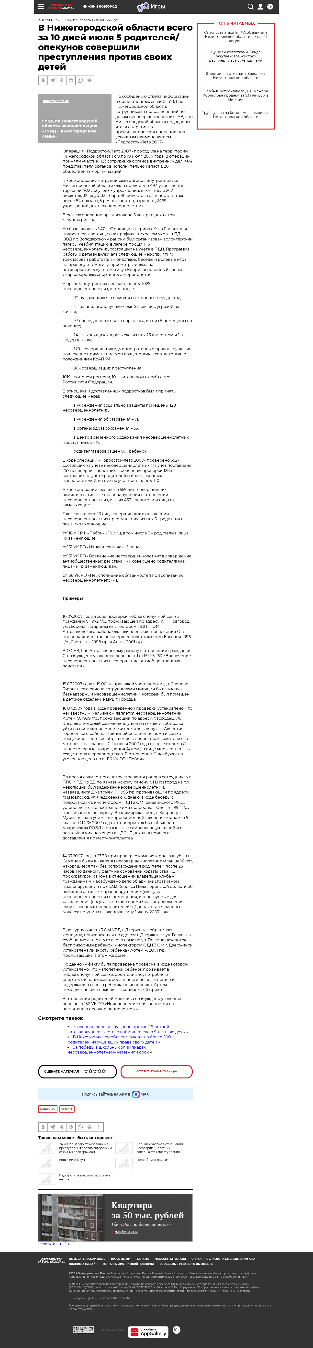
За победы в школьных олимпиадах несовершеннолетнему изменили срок (108, 1050)
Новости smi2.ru (54, 1243)
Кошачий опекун (72, 1160)
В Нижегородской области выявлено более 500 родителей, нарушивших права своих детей (119, 1039)
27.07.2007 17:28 (49, 20)
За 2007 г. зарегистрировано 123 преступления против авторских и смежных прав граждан (85, 1148)
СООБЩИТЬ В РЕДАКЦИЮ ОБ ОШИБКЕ (186, 1264)
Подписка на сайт (83, 1264)
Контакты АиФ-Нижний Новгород (128, 1264)
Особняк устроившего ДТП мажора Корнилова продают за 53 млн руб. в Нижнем (236, 95)
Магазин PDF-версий (170, 1259)
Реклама (142, 1259)
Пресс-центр (120, 1259)
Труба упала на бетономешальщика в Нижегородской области (235, 115)
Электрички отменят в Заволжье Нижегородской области (236, 76)
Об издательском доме (87, 1259)
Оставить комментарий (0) (156, 1071)
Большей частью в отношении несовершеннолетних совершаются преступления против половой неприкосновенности (149, 1150)
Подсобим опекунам (152, 1160)
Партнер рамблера (111, 1329)
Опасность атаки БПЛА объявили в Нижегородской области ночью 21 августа (236, 37)
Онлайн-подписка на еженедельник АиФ (223, 1259)
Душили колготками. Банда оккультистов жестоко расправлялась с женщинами (236, 56)
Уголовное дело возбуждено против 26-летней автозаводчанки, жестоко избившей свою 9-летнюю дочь (126, 1029)
